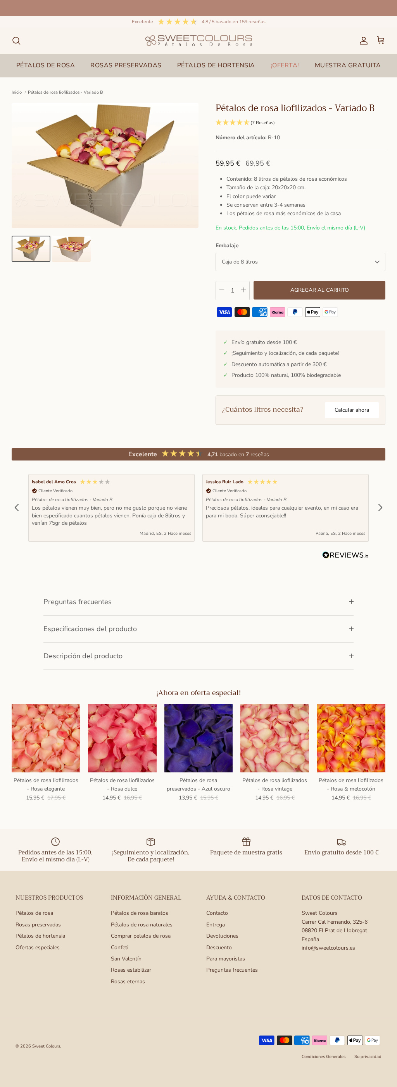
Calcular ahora (352, 410)
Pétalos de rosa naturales (142, 924)
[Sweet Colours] (198, 40)
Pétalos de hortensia (40, 936)
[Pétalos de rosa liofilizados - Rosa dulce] (122, 738)
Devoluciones (222, 936)
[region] (198, 507)
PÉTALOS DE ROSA (45, 65)
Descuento (219, 947)
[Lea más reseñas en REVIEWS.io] (345, 556)
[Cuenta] (362, 40)
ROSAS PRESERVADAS (126, 65)
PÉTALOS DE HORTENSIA (216, 65)
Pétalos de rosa (34, 913)
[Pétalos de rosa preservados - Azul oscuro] (198, 738)
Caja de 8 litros (240, 261)
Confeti (119, 947)
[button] (300, 123)
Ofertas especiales (38, 947)
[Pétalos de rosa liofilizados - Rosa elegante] (46, 738)
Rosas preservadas (38, 924)
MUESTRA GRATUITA (348, 65)
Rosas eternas (128, 981)
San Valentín (126, 958)
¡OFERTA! (285, 65)
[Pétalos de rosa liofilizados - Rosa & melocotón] (351, 738)
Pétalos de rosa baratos (139, 913)
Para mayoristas (225, 958)
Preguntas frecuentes (77, 601)
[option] (105, 165)
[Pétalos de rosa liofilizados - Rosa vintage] (274, 738)
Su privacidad (367, 1057)
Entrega (215, 924)
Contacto (217, 913)
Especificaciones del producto (90, 628)
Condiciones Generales (323, 1057)
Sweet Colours (46, 1046)
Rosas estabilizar (131, 970)
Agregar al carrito (319, 290)
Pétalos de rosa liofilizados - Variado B (65, 92)
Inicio (17, 92)
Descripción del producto (83, 656)
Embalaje (227, 245)
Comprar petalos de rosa (141, 936)
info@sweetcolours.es (328, 948)
